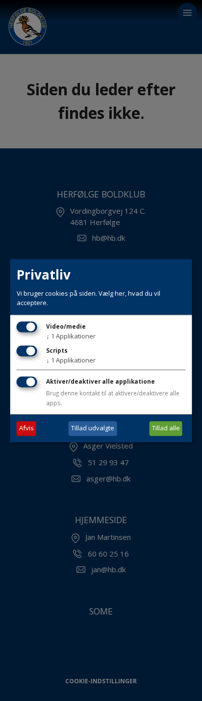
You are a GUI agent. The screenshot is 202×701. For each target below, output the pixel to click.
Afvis (26, 427)
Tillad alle (166, 427)
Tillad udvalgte (92, 427)
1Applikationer (71, 336)
